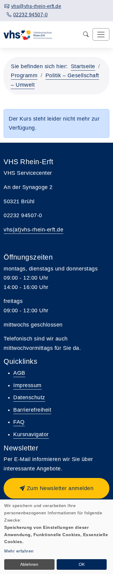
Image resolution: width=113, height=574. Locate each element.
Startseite (83, 66)
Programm (24, 75)
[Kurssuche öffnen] (86, 34)
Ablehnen (29, 564)
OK (82, 564)
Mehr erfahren (19, 551)
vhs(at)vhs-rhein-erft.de (33, 230)
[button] (56, 488)
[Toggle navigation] (101, 34)
